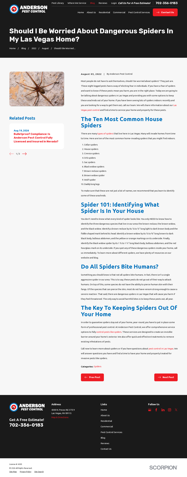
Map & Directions (60, 417)
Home (104, 410)
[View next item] (24, 154)
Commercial (107, 426)
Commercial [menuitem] (119, 12)
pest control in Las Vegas (161, 348)
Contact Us (106, 449)
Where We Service (77, 3)
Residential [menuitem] (104, 12)
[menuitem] (13, 471)
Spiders (97, 366)
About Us (105, 415)
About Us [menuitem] (91, 12)
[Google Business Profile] (149, 409)
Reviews (103, 3)
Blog (92, 3)
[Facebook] (156, 409)
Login (114, 3)
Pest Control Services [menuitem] (139, 12)
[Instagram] (169, 409)
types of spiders (105, 133)
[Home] (28, 9)
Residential (106, 421)
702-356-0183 (167, 3)
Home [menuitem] (81, 12)
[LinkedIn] (163, 409)
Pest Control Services (111, 432)
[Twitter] (176, 409)
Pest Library (58, 3)
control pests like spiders (109, 332)
